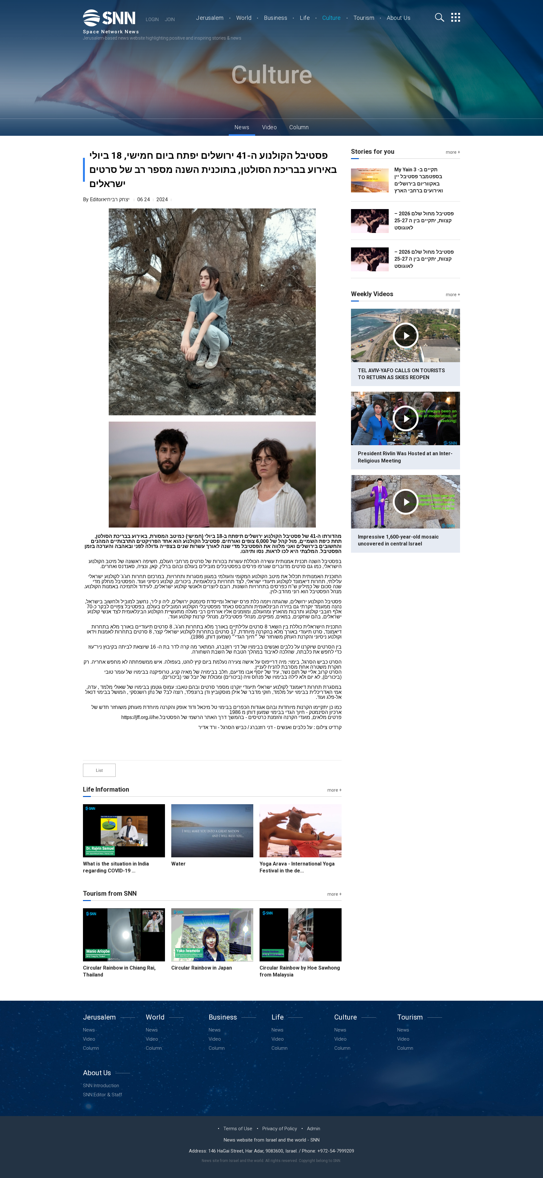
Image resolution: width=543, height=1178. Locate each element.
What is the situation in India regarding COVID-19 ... (116, 867)
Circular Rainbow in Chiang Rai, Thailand (119, 971)
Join (170, 19)
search (439, 17)
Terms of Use (237, 1128)
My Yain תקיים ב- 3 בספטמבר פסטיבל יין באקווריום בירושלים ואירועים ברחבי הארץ (418, 180)
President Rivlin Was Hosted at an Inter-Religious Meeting (405, 457)
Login (152, 19)
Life (305, 18)
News (242, 127)
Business (275, 18)
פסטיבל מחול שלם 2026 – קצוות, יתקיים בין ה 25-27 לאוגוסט (424, 221)
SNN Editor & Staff (102, 1094)
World (244, 18)
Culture (331, 18)
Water (178, 864)
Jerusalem (210, 18)
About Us (398, 18)
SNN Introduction (101, 1085)
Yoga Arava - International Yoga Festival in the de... (297, 867)
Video (269, 127)
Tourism (364, 18)
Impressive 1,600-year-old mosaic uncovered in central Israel (398, 540)
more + (334, 790)
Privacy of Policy (279, 1128)
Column (299, 127)
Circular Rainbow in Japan (201, 968)
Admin (313, 1128)
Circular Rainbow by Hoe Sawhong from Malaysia (300, 971)
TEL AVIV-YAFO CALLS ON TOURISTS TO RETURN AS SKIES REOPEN (401, 374)
